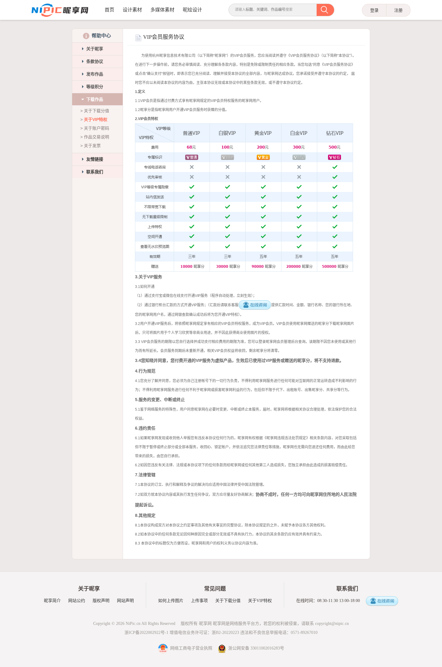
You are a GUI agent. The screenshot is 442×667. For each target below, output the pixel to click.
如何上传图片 (170, 600)
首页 (109, 9)
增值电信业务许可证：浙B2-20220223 (204, 632)
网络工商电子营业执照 (190, 648)
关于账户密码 (96, 128)
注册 (398, 10)
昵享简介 (52, 600)
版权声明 (101, 600)
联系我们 (94, 171)
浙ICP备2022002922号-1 (146, 632)
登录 (374, 10)
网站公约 (76, 600)
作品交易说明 (96, 136)
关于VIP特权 (95, 119)
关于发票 (92, 145)
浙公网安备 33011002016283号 (255, 648)
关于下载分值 (96, 110)
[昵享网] (60, 10)
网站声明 (125, 600)
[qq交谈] (382, 601)
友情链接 (94, 159)
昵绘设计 (192, 9)
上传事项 (199, 600)
